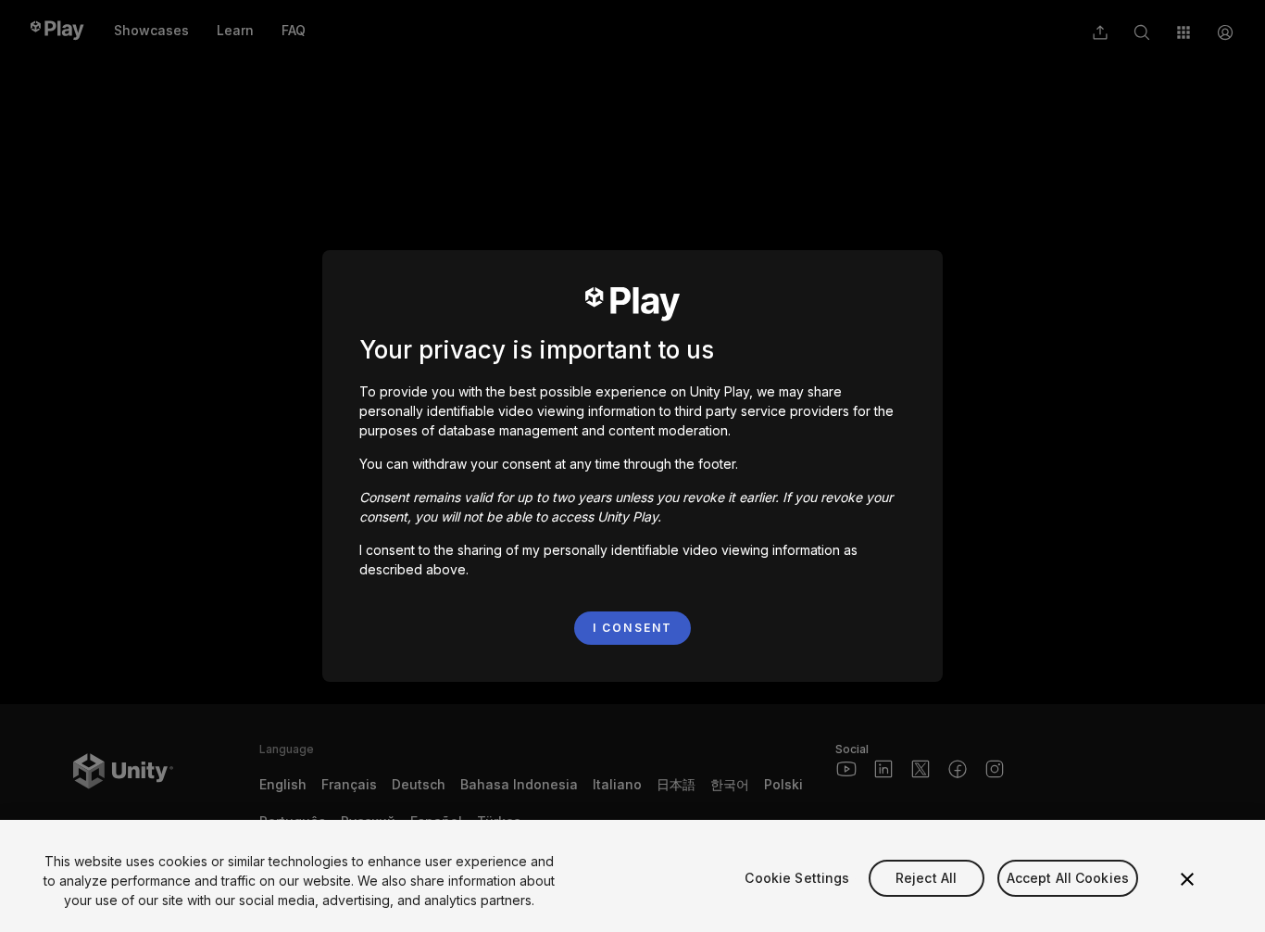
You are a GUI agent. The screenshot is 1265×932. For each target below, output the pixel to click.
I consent (632, 628)
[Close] (1187, 879)
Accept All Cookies (1068, 878)
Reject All (926, 878)
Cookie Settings (797, 878)
